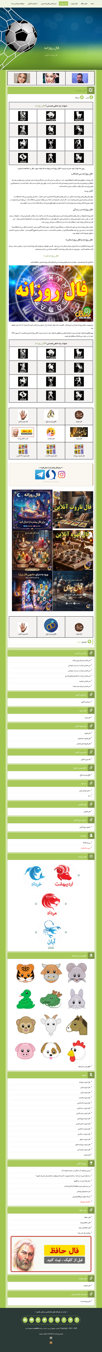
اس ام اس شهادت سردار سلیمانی (79, 665)
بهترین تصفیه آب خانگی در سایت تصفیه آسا (75, 1170)
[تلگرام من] (70, 1320)
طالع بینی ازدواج (85, 775)
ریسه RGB (86, 842)
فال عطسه (87, 1285)
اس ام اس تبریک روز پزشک (81, 660)
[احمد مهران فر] (80, 78)
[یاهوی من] (76, 1320)
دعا (89, 795)
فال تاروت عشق (85, 1139)
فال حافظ (84, 3)
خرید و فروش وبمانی (83, 1191)
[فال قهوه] (73, 551)
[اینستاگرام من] (57, 1320)
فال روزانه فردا (51, 255)
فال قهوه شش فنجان (83, 743)
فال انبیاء (87, 717)
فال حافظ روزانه (85, 1222)
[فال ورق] (32, 591)
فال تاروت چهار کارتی (83, 1113)
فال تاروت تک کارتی (83, 1103)
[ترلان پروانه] (51, 78)
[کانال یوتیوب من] (31, 1320)
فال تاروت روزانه (84, 1082)
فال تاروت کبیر (85, 1087)
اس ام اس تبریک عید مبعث (81, 686)
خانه (92, 3)
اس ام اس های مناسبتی (48, 3)
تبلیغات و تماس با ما (17, 3)
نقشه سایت (43, 1333)
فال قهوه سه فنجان (84, 738)
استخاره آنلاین (32, 3)
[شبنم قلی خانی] (22, 78)
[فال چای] (73, 591)
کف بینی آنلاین (85, 759)
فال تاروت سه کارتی (83, 1108)
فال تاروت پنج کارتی (83, 1118)
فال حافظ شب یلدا (84, 1227)
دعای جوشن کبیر (84, 790)
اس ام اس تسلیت (84, 681)
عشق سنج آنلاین (84, 827)
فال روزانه (63, 3)
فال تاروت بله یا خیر (83, 1149)
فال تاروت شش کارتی (83, 1123)
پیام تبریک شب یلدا (84, 1233)
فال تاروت (74, 3)
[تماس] (51, 1320)
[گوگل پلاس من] (38, 1320)
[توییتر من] (44, 1320)
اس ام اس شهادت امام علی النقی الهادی (77, 676)
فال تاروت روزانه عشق (82, 1144)
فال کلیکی (87, 811)
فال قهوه (87, 733)
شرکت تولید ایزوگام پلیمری (81, 1196)
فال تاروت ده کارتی (84, 1134)
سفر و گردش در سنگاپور (82, 1181)
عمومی (79, 642)
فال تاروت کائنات (84, 1097)
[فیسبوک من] (63, 1320)
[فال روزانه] (32, 510)
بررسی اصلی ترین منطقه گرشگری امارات (77, 1186)
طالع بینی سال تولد (84, 1066)
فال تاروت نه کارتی (84, 1128)
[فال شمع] (32, 551)
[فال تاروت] (73, 510)
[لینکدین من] (25, 1320)
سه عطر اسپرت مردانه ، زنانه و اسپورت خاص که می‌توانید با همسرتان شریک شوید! (63, 1175)
